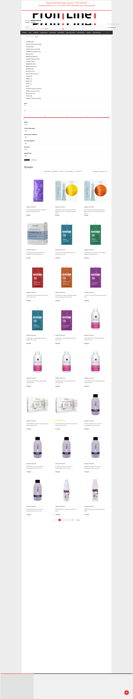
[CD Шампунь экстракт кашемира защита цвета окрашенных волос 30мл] (66, 276)
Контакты (27, 22)
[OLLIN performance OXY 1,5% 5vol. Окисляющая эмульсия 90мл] (37, 490)
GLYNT (28, 86)
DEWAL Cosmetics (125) (32, 91)
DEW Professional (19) (32, 74)
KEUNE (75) (29, 76)
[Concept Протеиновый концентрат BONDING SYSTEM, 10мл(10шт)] (37, 233)
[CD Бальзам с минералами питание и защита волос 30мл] (66, 233)
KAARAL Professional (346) (33, 98)
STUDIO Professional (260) (33, 88)
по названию (54, 171)
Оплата (3, 689)
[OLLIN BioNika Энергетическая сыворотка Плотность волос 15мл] (66, 404)
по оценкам (78, 171)
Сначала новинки (69, 171)
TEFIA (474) (29, 96)
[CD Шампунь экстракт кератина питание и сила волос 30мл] (37, 276)
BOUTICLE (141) (30, 71)
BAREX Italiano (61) (31, 66)
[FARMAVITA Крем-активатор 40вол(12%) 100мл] (66, 490)
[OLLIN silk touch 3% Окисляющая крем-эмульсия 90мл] (66, 362)
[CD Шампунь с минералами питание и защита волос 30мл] (37, 319)
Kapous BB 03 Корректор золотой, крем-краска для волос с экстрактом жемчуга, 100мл (65, 211)
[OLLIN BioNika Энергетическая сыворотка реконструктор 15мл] (37, 404)
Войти (111, 24)
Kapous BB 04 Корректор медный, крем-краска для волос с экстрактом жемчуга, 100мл (94, 211)
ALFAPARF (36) (30, 42)
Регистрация (116, 24)
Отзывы (4, 680)
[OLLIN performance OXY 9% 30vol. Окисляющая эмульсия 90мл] (37, 447)
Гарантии (4, 695)
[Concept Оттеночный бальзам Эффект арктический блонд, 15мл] (37, 190)
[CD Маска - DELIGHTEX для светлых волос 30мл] (95, 276)
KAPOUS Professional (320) (33, 44)
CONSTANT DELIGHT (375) (33, 51)
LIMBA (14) (29, 79)
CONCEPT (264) (30, 61)
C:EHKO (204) (29, 47)
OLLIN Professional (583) (33, 49)
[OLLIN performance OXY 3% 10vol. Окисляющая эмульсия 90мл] (95, 447)
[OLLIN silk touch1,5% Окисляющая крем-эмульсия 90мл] (95, 362)
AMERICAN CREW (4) (31, 56)
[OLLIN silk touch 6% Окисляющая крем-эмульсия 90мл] (37, 362)
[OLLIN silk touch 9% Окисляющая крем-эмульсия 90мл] (95, 319)
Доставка (33, 22)
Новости (4, 691)
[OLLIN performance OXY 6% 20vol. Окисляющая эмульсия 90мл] (66, 447)
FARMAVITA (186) (30, 64)
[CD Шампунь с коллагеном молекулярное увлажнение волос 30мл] (95, 233)
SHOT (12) (28, 84)
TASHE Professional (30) (32, 59)
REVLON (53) (29, 54)
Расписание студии (7, 678)
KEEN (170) (29, 81)
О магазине (5, 693)
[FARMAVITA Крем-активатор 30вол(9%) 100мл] (95, 490)
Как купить (4, 684)
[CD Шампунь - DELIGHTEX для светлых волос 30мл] (66, 319)
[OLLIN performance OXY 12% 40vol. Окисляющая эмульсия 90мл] (95, 404)
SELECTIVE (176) (30, 93)
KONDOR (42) (29, 69)
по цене (61, 171)
